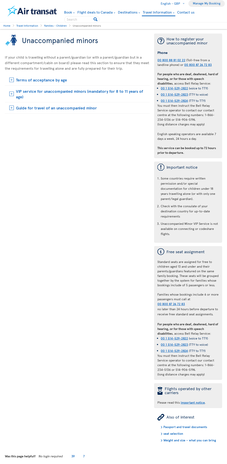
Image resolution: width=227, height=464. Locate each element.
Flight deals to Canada (95, 12)
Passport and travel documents (185, 427)
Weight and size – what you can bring (189, 440)
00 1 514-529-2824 (174, 101)
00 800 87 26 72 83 (198, 65)
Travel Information (157, 12)
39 (73, 456)
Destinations (127, 12)
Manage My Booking (206, 3)
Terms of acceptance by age (41, 80)
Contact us (185, 12)
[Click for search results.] (96, 19)
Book (69, 12)
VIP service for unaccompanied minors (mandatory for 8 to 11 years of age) (79, 93)
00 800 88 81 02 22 (171, 60)
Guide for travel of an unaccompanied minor (56, 108)
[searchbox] (82, 19)
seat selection (173, 433)
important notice (193, 402)
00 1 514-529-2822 (174, 88)
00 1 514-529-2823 (174, 94)
